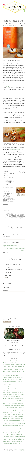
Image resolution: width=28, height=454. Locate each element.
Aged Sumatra (6, 361)
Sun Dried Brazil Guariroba (14, 432)
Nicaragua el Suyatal (12, 416)
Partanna (16, 423)
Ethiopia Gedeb (6, 391)
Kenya (23, 407)
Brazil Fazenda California (13, 366)
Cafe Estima (21, 369)
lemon (20, 410)
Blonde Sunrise (14, 364)
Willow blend (9, 443)
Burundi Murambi (9, 369)
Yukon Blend (16, 443)
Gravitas (13, 396)
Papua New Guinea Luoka (8, 422)
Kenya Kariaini (16, 409)
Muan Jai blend (11, 414)
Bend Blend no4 (20, 362)
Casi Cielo (8, 373)
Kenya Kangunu (11, 409)
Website (4, 314)
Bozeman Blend (20, 364)
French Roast (20, 394)
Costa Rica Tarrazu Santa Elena (17, 384)
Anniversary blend (14, 361)
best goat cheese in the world (16, 149)
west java (13, 441)
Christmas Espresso (10, 375)
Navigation (14, 15)
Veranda (15, 439)
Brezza (18, 367)
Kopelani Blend (14, 411)
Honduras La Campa (6, 405)
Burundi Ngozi (16, 369)
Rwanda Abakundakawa (16, 425)
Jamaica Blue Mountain (14, 407)
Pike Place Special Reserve (7, 425)
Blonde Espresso (7, 364)
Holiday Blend (20, 403)
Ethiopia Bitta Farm (21, 389)
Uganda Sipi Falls (6, 439)
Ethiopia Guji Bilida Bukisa (15, 390)
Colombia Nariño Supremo (12, 381)
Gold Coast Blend (6, 396)
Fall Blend (15, 394)
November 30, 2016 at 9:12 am (16, 259)
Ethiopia (14, 389)
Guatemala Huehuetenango (10, 400)
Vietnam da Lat (8, 441)
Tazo (22, 434)
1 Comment (20, 25)
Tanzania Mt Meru (18, 434)
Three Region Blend (21, 436)
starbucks (18, 429)
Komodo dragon (8, 410)
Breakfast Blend (14, 367)
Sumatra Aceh (5, 431)
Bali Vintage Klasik (14, 362)
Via (19, 439)
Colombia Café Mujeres (13, 377)
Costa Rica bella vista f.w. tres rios (18, 383)
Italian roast (6, 407)
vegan (12, 439)
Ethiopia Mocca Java (14, 392)
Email (4, 309)
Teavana (5, 436)
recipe (18, 240)
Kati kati (20, 407)
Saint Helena (8, 429)
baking (9, 362)
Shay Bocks (5, 450)
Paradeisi (12, 423)
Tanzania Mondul (11, 434)
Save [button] (18, 195)
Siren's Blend (13, 429)
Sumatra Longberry (18, 431)
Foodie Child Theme (18, 449)
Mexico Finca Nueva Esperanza (13, 412)
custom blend (7, 387)
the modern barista (14, 7)
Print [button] (22, 195)
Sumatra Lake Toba (11, 431)
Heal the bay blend (15, 403)
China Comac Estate (14, 373)
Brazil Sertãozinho (8, 367)
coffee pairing (12, 240)
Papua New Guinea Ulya (7, 423)
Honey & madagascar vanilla (15, 405)
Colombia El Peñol (12, 379)
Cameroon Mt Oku (12, 371)
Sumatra (22, 429)
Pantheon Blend (8, 420)
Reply (6, 277)
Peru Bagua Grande (21, 423)
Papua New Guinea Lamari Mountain (17, 420)
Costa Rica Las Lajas (7, 384)
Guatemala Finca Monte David (12, 398)
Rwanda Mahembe (10, 427)
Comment (5, 290)
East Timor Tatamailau (21, 387)
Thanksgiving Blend (7, 86)
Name (4, 304)
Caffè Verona (6, 371)
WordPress (17, 452)
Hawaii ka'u (10, 403)
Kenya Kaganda (5, 409)
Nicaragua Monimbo (13, 418)
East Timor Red (13, 387)
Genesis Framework (20, 450)
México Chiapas (17, 414)
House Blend (22, 405)
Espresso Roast (7, 389)
